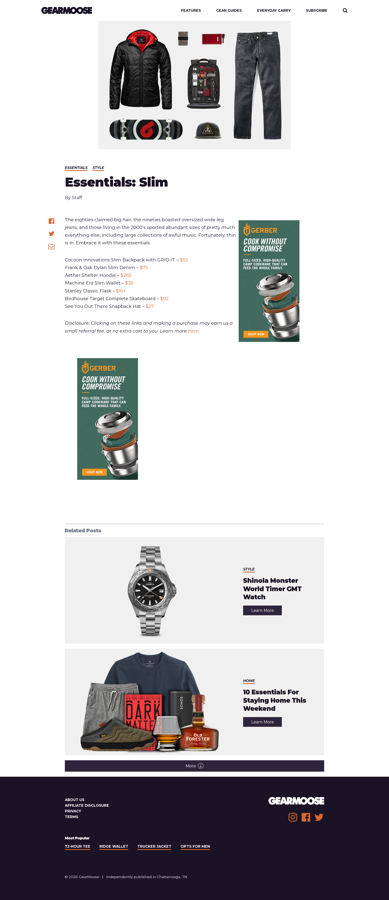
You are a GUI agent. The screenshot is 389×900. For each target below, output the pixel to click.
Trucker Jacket (154, 846)
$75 (144, 267)
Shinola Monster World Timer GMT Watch (272, 589)
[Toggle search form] (345, 10)
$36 (129, 283)
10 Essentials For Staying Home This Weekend (274, 700)
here (193, 331)
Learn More (266, 611)
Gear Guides (229, 10)
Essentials (76, 167)
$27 (150, 306)
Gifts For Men (195, 846)
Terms (71, 817)
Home (249, 681)
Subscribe (316, 10)
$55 (184, 260)
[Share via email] (51, 246)
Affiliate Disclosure (87, 805)
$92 (164, 298)
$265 (126, 275)
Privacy (73, 811)
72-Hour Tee (77, 846)
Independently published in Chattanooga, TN (146, 877)
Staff (77, 197)
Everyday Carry (274, 10)
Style (98, 167)
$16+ (121, 291)
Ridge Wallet (113, 846)
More (191, 766)
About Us (74, 800)
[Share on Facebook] (51, 221)
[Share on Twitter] (51, 233)
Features (191, 10)
